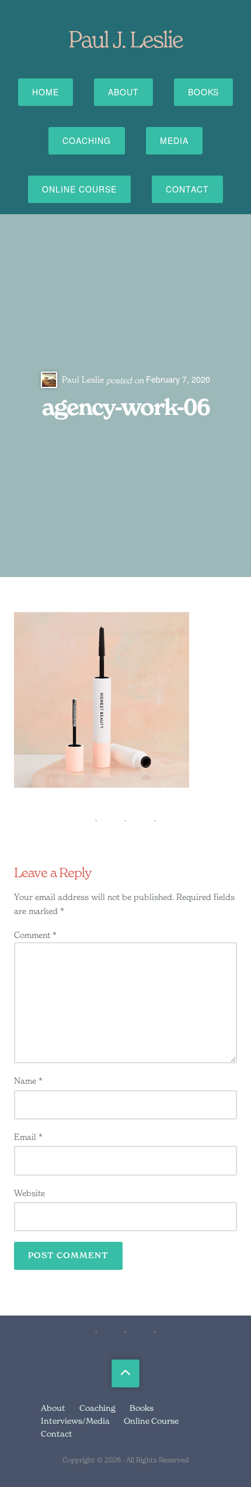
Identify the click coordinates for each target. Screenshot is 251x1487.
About (123, 92)
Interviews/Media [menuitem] (75, 1421)
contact (187, 189)
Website (29, 1193)
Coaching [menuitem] (97, 1408)
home (45, 92)
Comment (35, 935)
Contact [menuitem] (56, 1433)
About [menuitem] (53, 1408)
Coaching (86, 140)
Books (203, 92)
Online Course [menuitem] (151, 1421)
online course (79, 189)
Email (28, 1137)
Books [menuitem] (142, 1408)
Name (28, 1081)
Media (174, 140)
